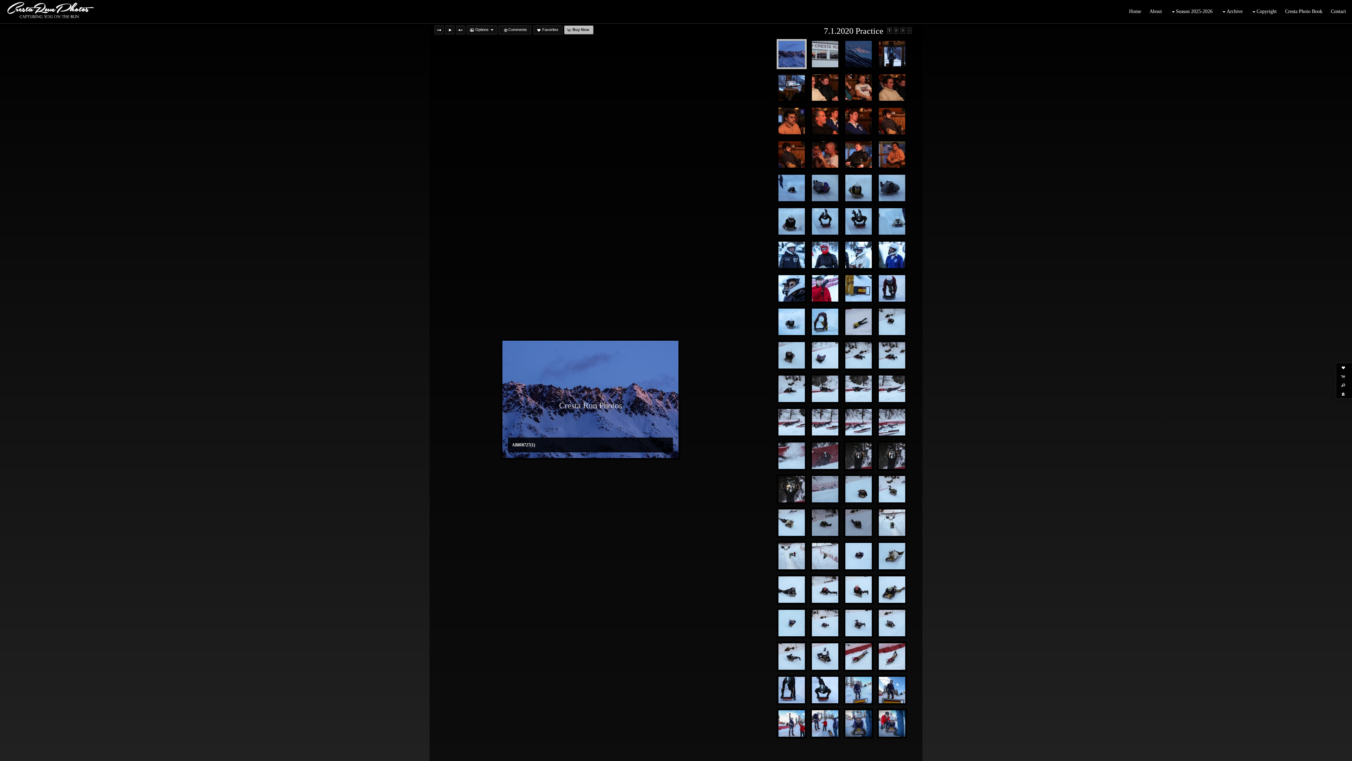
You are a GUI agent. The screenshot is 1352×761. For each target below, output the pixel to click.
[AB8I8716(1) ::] (825, 154)
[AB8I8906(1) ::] (858, 623)
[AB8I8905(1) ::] (825, 623)
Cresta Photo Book (1303, 11)
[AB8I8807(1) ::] (825, 422)
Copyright (1267, 11)
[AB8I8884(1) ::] (825, 589)
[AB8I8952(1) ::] (892, 690)
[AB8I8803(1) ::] (825, 389)
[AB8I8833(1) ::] (825, 489)
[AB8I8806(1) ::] (791, 422)
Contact (1338, 11)
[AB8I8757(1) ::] (892, 221)
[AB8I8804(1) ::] (858, 389)
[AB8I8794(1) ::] (791, 355)
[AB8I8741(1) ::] (892, 188)
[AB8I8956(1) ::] (858, 723)
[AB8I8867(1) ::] (858, 556)
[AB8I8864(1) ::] (825, 556)
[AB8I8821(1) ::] (858, 456)
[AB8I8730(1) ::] (791, 188)
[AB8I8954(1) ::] (825, 723)
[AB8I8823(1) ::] (791, 489)
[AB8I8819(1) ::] (825, 456)
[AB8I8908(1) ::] (892, 623)
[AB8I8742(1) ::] (791, 221)
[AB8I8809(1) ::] (892, 422)
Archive (1235, 11)
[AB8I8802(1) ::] (791, 389)
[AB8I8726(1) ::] (858, 54)
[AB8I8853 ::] (825, 522)
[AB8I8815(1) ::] (791, 456)
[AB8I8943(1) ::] (791, 690)
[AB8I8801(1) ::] (892, 355)
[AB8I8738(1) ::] (858, 188)
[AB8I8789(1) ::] (892, 322)
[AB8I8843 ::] (892, 489)
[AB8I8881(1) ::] (791, 589)
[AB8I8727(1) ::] (791, 54)
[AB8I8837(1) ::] (858, 489)
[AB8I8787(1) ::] (858, 322)
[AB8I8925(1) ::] (892, 656)
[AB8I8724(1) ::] (791, 87)
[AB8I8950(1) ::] (858, 690)
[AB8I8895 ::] (791, 623)
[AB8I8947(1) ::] (825, 690)
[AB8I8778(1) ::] (892, 288)
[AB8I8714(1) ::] (892, 121)
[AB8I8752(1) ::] (825, 221)
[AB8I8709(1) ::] (858, 87)
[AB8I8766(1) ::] (892, 255)
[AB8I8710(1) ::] (892, 87)
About (1156, 11)
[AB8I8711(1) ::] (791, 121)
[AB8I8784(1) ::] (825, 322)
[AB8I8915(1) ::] (791, 656)
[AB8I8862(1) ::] (791, 556)
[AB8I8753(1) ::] (858, 221)
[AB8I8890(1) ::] (892, 589)
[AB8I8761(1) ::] (791, 255)
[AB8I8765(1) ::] (858, 255)
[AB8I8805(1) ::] (892, 389)
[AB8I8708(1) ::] (825, 87)
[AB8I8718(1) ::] (892, 154)
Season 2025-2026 (1194, 11)
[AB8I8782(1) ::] (791, 322)
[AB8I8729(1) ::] (825, 54)
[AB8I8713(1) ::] (858, 121)
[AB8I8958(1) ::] (892, 723)
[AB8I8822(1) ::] (892, 456)
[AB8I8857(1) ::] (892, 522)
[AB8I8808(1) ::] (858, 422)
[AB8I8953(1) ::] (791, 723)
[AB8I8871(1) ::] (892, 556)
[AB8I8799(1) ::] (858, 355)
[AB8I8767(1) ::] (791, 288)
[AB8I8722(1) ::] (892, 54)
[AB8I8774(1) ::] (858, 288)
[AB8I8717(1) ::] (858, 154)
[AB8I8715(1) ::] (791, 154)
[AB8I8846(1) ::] (791, 522)
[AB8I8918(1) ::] (825, 656)
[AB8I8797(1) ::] (825, 355)
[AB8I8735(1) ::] (825, 188)
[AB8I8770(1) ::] (825, 288)
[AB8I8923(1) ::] (858, 656)
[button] (439, 30)
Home (1135, 11)
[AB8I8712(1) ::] (825, 121)
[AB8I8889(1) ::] (858, 589)
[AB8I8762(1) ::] (825, 255)
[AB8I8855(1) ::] (858, 522)
